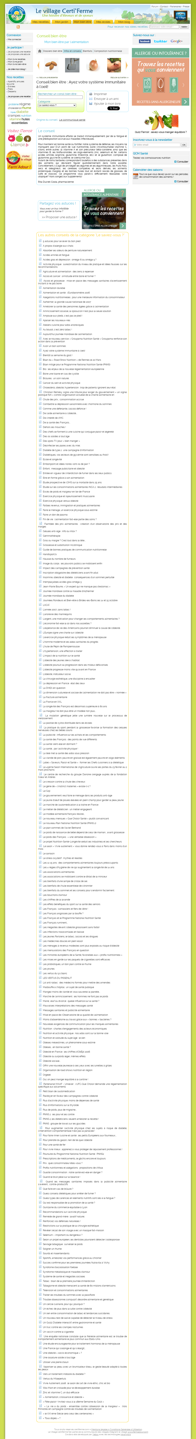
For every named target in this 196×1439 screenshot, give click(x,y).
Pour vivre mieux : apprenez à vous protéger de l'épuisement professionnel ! (82, 1149)
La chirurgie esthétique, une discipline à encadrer (69, 678)
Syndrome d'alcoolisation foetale (60, 1267)
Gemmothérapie (51, 536)
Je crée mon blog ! (17, 69)
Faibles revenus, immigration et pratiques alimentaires (71, 505)
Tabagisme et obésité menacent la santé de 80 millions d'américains (79, 1285)
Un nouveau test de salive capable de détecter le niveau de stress (78, 1318)
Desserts (12, 91)
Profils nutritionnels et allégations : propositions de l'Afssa (73, 1167)
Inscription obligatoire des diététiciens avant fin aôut (70, 572)
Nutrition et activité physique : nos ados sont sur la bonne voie (75, 1033)
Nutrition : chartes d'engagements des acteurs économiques (75, 1028)
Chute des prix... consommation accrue (63, 399)
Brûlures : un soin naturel (56, 378)
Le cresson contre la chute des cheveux (64, 781)
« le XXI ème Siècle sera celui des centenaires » (68, 1413)
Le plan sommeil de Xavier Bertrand (62, 827)
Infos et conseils (72, 51)
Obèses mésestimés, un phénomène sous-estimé (69, 1042)
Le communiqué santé (72, 119)
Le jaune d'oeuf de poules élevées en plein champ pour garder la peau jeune (83, 800)
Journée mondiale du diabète (58, 595)
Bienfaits (87, 51)
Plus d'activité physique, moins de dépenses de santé (71, 1100)
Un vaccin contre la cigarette (58, 1331)
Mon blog (124, 21)
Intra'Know (126, 1434)
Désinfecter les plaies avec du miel (61, 445)
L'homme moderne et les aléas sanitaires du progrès (70, 642)
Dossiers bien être (52, 51)
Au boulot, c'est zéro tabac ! (57, 329)
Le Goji (46, 791)
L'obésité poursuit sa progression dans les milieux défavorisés (75, 665)
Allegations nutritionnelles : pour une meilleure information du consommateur (84, 297)
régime (25, 104)
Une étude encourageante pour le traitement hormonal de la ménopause (81, 1343)
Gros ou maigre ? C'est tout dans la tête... (64, 540)
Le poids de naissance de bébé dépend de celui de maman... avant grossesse (83, 832)
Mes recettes (41, 21)
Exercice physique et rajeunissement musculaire (69, 496)
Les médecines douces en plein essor (63, 941)
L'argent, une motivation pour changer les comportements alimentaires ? (81, 619)
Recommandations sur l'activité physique (65, 1212)
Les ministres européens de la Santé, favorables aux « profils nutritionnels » (82, 955)
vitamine (15, 119)
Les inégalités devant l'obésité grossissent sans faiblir (71, 927)
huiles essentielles (20, 121)
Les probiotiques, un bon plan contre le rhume (67, 964)
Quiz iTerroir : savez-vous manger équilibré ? (161, 132)
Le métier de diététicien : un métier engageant (67, 809)
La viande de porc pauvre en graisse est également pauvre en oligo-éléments (84, 758)
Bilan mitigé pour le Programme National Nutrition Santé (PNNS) (76, 364)
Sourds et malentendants (56, 1253)
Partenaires (175, 6)
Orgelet (47, 1074)
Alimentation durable (54, 288)
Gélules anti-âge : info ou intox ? (60, 531)
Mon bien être (82, 21)
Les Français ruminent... (55, 922)
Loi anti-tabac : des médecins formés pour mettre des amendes (76, 982)
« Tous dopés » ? (51, 1418)
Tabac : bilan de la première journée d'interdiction (69, 1281)
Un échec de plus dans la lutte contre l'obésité (67, 1308)
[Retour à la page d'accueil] (39, 51)
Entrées (11, 86)
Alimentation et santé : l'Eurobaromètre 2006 (66, 292)
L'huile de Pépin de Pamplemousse (61, 646)
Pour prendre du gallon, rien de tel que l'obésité (67, 1140)
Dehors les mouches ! (54, 427)
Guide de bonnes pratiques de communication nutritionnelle (75, 549)
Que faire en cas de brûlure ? (58, 1189)
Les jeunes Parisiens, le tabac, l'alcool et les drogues (70, 936)
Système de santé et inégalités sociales (64, 1276)
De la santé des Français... (56, 422)
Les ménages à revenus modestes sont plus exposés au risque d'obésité (81, 945)
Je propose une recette (19, 52)
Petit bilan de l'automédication (59, 1091)
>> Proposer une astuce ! (59, 217)
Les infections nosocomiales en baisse (63, 932)
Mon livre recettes (16, 59)
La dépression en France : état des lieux (64, 683)
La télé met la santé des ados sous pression (66, 753)
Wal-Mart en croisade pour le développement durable (71, 1388)
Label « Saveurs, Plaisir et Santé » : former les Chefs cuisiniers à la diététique (83, 762)
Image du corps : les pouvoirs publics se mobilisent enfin (72, 563)
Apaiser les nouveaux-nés (56, 320)
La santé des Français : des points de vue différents (70, 739)
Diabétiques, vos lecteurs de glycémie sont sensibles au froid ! (76, 454)
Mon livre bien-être (17, 64)
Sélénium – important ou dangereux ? (62, 1235)
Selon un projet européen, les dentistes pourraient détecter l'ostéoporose (81, 1239)
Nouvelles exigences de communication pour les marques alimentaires (80, 1024)
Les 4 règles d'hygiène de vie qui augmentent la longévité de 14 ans (78, 867)
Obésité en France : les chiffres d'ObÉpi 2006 (66, 1051)
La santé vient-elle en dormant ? (60, 744)
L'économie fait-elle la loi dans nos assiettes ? (67, 623)
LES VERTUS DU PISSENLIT (57, 978)
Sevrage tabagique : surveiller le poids (63, 1244)
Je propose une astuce (19, 54)
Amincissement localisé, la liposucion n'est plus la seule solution (77, 311)
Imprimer (100, 94)
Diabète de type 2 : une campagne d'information (68, 450)
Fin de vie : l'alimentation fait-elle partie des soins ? (70, 519)
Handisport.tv (50, 554)
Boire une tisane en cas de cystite (61, 373)
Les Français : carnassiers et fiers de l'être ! (65, 909)
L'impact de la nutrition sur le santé (61, 655)
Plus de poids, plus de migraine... (60, 1109)
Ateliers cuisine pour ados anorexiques (63, 325)
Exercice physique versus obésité (60, 501)
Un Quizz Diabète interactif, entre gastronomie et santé (72, 1322)
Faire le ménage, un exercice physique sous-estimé (70, 510)
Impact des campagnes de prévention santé (66, 568)
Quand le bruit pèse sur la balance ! (61, 1177)
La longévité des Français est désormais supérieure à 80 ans (75, 706)
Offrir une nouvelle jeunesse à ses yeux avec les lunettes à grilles (77, 1065)
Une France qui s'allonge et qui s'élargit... (64, 1348)
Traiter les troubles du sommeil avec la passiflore (69, 1295)
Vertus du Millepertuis (54, 1378)
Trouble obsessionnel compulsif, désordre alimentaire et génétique (78, 1299)
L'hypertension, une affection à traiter (62, 651)
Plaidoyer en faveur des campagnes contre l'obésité (70, 1096)
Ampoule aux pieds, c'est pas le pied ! (62, 315)
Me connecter (14, 39)
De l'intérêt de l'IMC (53, 418)
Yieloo (95, 1434)
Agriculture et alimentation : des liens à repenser (68, 271)
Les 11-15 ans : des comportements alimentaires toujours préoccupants (80, 862)
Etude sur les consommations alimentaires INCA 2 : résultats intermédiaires (82, 487)
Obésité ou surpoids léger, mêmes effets (64, 1056)
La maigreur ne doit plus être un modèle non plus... (69, 711)
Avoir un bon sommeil (54, 346)
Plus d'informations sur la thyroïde (61, 1105)
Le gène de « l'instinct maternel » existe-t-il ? (67, 786)
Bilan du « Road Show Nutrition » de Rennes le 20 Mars (72, 360)
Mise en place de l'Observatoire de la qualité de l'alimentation (75, 1015)
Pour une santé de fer (54, 1144)
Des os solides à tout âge (56, 436)
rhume (26, 108)
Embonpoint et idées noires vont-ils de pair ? (66, 464)
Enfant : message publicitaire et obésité (64, 468)
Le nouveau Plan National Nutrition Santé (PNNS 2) (69, 823)
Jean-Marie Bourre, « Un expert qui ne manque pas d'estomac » (76, 586)
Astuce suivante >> (119, 77)
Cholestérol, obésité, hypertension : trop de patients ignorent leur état (79, 387)
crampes (14, 115)
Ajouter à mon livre (107, 103)
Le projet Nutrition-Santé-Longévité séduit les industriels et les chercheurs (82, 841)
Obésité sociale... (51, 1061)
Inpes (13, 112)
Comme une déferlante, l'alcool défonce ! (64, 408)
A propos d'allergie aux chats (58, 246)
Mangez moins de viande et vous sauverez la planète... (71, 992)
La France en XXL (52, 701)
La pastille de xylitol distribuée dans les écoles (67, 723)
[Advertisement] (161, 212)
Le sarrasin (49, 853)
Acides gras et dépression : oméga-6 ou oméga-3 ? (69, 259)
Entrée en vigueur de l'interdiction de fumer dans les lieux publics (77, 473)
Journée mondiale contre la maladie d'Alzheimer (68, 591)
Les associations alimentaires (58, 872)
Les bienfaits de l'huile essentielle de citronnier (67, 885)
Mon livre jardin (15, 62)
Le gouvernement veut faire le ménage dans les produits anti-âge (77, 795)
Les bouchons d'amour (55, 895)
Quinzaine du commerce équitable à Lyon (65, 1207)
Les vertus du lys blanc (55, 973)
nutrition (26, 115)
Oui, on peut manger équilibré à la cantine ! (65, 1079)
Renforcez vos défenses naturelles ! (62, 1221)
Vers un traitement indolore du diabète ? (64, 1374)
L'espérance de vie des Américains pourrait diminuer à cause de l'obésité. (81, 628)
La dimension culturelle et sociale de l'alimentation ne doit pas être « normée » (85, 692)
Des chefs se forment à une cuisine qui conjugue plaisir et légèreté (78, 431)
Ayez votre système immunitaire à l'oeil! (64, 350)
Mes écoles (103, 21)
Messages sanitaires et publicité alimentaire (66, 1010)
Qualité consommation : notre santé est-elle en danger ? (72, 1172)
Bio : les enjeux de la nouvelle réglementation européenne (73, 369)
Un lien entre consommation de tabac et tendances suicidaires (76, 1313)
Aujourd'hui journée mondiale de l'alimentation (67, 334)
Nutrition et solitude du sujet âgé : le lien (64, 1038)
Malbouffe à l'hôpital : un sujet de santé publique (68, 987)
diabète (22, 112)
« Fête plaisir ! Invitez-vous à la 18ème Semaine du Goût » (73, 1401)
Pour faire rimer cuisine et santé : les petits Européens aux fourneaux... (79, 1135)
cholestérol (14, 108)
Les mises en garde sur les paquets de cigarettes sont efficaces (76, 959)
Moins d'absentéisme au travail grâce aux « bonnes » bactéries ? (77, 1019)
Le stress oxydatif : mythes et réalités (62, 858)
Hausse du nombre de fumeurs (59, 559)
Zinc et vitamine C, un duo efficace (61, 1392)
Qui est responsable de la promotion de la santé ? (69, 1202)
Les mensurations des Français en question (66, 950)
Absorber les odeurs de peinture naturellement (67, 250)
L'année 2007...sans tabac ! (57, 609)
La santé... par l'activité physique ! (60, 748)
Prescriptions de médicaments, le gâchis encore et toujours (74, 1158)
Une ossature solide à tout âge (59, 1357)
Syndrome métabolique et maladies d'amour (66, 1272)
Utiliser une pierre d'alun (56, 1362)
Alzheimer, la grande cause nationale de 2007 (67, 302)
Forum (155, 6)
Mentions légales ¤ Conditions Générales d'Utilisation (116, 1429)
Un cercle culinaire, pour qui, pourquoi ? (64, 1304)
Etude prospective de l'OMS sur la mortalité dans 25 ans (72, 482)
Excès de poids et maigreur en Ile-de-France (66, 491)
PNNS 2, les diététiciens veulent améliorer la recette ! (71, 1119)
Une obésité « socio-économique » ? (62, 1353)
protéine (13, 104)
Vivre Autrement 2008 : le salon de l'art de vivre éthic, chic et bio (76, 1383)
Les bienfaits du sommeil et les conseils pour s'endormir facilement (78, 890)
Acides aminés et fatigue (56, 255)
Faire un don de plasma (55, 514)
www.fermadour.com (138, 1432)
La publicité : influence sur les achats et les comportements (74, 735)
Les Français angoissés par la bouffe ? (63, 913)
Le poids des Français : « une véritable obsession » (69, 837)
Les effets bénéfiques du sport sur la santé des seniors (71, 904)
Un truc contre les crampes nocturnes (63, 1327)
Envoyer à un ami (105, 99)
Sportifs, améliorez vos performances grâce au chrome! (72, 1258)
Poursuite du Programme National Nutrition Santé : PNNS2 (73, 1154)
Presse (186, 6)
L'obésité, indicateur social (57, 674)
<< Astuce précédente (47, 77)
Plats (10, 89)
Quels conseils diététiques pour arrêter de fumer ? (69, 1193)
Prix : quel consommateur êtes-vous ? (62, 1163)
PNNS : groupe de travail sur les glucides (64, 1123)
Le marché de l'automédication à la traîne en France (70, 804)
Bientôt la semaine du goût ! (58, 355)
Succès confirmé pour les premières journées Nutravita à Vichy (76, 1262)
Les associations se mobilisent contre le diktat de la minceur (75, 876)
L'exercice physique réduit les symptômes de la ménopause (74, 637)
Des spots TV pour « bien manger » (61, 441)
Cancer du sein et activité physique (61, 383)
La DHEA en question (54, 688)
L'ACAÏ (46, 605)
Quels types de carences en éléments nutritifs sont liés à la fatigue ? (79, 1198)
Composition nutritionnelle (108, 51)
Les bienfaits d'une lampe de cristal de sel (65, 881)
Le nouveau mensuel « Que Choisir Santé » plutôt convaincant (76, 818)
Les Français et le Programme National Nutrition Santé (72, 918)
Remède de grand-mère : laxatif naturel (63, 1216)
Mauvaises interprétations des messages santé (68, 1005)
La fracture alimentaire (55, 697)
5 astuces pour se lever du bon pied (61, 241)
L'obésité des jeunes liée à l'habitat (61, 660)
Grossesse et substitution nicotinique (62, 545)
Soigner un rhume (52, 1249)
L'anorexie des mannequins (57, 614)
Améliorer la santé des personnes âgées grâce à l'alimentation (76, 306)
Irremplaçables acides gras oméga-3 (62, 582)
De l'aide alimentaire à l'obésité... (60, 413)
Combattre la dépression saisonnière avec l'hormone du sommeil (77, 404)
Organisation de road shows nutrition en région (67, 1070)
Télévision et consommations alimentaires (65, 1290)
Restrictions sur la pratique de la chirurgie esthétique (71, 1225)
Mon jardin (61, 21)
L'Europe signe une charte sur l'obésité (63, 632)
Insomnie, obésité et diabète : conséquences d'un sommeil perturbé (78, 577)
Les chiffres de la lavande (56, 899)
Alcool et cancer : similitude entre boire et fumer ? (69, 276)
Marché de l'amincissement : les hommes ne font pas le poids (75, 996)
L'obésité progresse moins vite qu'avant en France (69, 669)
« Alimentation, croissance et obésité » (63, 1397)
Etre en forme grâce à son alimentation (63, 478)
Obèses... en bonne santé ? (57, 1047)
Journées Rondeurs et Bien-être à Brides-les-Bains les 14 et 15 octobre (80, 600)
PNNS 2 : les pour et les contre (58, 1114)
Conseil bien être (52, 36)
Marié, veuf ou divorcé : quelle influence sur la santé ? (71, 1001)
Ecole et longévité (52, 459)
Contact (164, 6)
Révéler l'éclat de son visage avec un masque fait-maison (73, 1230)
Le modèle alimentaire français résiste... (64, 814)
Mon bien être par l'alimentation (66, 42)
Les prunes (49, 968)
